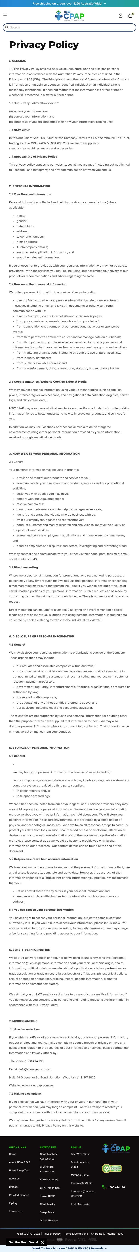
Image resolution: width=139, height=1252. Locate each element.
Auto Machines (49, 1179)
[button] (69, 1248)
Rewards (14, 1178)
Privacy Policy (52, 1233)
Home (12, 1154)
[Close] (42, 1242)
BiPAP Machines (50, 1187)
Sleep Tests (47, 1212)
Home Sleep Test (19, 1170)
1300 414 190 (34, 1061)
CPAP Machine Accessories (49, 1156)
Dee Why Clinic (80, 1154)
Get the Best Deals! (23, 1242)
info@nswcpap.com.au (35, 1069)
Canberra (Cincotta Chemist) (82, 1193)
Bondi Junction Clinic (80, 1164)
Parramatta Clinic (81, 1183)
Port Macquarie (80, 1204)
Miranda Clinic (80, 1174)
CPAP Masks (47, 1204)
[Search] (7, 27)
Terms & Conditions (76, 1233)
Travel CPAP (47, 1195)
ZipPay (13, 1203)
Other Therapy (49, 1220)
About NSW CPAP (19, 1162)
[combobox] (69, 27)
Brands (13, 1186)
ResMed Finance (19, 1195)
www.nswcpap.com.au (37, 1085)
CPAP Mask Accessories (47, 1169)
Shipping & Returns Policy (107, 1233)
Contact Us (16, 1211)
